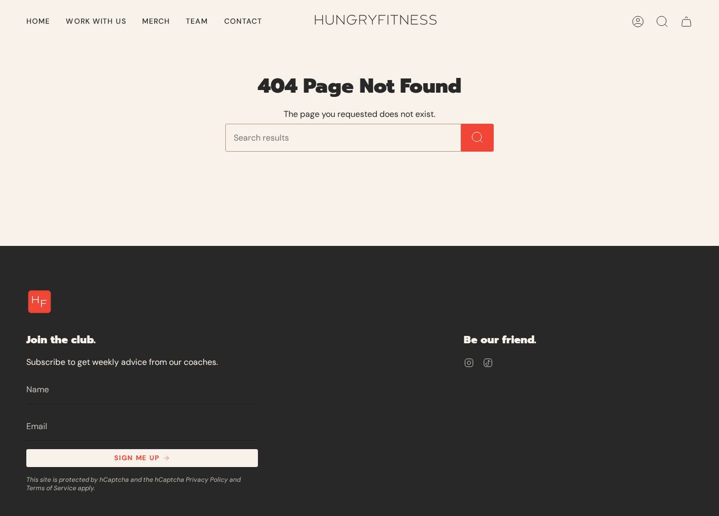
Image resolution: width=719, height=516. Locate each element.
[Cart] (686, 22)
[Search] (477, 138)
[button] (96, 21)
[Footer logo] (39, 302)
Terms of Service (51, 488)
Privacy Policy (207, 479)
